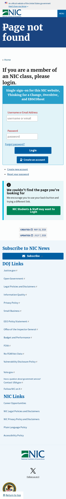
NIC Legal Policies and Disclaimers (22, 411)
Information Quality (14, 294)
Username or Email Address (23, 112)
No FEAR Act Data (13, 353)
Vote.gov (8, 372)
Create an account (34, 159)
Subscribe (33, 256)
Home (5, 27)
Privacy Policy (11, 302)
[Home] (11, 16)
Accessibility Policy (14, 435)
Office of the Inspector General (20, 329)
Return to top (13, 495)
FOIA (6, 345)
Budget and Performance (17, 337)
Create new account (17, 169)
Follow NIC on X (12, 388)
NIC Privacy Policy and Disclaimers (21, 419)
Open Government (13, 278)
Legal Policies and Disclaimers (19, 286)
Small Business (11, 310)
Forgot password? (15, 144)
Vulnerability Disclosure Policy (19, 361)
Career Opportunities (15, 403)
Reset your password (18, 174)
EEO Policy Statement (15, 321)
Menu (61, 13)
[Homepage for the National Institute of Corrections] (33, 455)
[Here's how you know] (33, 5)
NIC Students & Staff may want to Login (34, 210)
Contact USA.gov (12, 382)
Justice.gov (10, 270)
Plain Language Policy (15, 427)
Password (13, 131)
